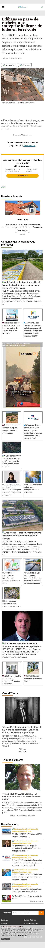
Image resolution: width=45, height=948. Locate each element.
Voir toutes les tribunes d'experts (22, 816)
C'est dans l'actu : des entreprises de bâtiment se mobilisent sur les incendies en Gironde (16, 343)
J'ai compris (5, 939)
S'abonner (22, 751)
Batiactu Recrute (30, 920)
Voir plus (22, 749)
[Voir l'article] (41, 344)
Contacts (4, 920)
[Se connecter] (42, 6)
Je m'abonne (22, 176)
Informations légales (31, 923)
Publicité (4, 923)
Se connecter (29, 145)
